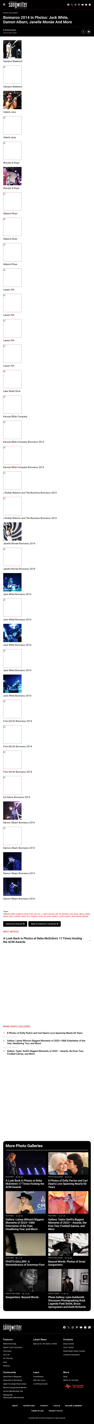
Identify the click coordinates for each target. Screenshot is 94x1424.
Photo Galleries (10, 13)
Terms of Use (37, 1411)
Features (10, 1177)
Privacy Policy (56, 1411)
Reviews (6, 1366)
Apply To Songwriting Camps (14, 1384)
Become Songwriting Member (15, 1388)
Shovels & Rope (58, 916)
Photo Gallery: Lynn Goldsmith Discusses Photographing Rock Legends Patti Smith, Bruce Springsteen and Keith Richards (67, 1302)
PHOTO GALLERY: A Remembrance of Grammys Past (25, 1263)
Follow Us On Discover (14, 924)
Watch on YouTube (70, 1380)
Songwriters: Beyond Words (22, 1297)
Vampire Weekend (81, 916)
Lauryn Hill (25, 916)
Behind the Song (9, 1344)
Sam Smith (47, 916)
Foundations (38, 1377)
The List (6, 1355)
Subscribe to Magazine (12, 1377)
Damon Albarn (16, 914)
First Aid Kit (34, 914)
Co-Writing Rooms (40, 1384)
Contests (68, 1339)
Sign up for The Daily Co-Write (45, 1344)
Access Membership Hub (13, 1391)
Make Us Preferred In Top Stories (44, 924)
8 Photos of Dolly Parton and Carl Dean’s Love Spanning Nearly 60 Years (44, 1033)
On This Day (8, 1358)
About (15, 1406)
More (66, 1372)
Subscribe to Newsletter (12, 1380)
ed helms (25, 914)
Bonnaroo (6, 914)
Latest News (53, 1293)
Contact (44, 1406)
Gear (5, 1362)
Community (9, 1372)
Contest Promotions (71, 1355)
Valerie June (70, 916)
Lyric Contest (68, 1347)
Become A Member (73, 1406)
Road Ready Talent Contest (74, 1351)
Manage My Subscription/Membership (13, 1396)
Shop (65, 1377)
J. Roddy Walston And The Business (55, 914)
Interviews (7, 1351)
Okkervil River (37, 916)
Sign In (56, 1406)
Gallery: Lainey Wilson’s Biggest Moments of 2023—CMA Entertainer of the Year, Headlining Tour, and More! (46, 1042)
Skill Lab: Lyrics (39, 1380)
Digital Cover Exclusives (12, 1347)
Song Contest (68, 1344)
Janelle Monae (84, 914)
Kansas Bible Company (11, 916)
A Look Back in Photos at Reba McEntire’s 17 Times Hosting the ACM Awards (42, 940)
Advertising (29, 1406)
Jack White (74, 914)
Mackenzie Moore (10, 30)
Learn (36, 1372)
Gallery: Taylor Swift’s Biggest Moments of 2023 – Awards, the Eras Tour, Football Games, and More (45, 1052)
